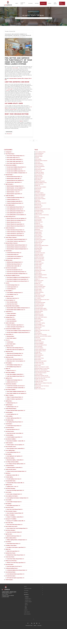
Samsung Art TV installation (11, 518)
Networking (38, 229)
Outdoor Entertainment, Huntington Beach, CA (16, 231)
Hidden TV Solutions (9, 395)
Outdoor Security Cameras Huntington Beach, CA (16, 471)
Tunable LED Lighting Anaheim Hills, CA (14, 201)
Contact (49, 3)
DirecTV (26, 604)
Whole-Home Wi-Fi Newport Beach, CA (14, 355)
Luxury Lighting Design (10, 450)
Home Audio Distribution (11, 321)
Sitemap (35, 625)
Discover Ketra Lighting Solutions (42, 245)
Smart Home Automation (10, 530)
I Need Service (55, 3)
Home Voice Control (9, 507)
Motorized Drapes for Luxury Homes (42, 368)
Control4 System (9, 423)
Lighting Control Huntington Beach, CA (14, 380)
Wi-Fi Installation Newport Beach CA (14, 366)
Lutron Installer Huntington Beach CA (14, 501)
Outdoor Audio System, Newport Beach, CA (15, 326)
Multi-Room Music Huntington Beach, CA (15, 262)
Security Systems (39, 333)
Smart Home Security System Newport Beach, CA (16, 271)
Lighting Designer (9, 404)
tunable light (38, 352)
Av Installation (38, 298)
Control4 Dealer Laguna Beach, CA (14, 258)
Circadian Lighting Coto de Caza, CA (14, 479)
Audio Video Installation (10, 372)
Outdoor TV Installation (10, 515)
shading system (38, 266)
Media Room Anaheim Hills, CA (13, 475)
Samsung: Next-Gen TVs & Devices (42, 385)
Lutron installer (15, 67)
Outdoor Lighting (9, 416)
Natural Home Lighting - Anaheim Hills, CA (15, 459)
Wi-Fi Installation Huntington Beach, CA (14, 364)
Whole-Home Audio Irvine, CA (13, 298)
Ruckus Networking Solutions (41, 274)
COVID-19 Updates (9, 579)
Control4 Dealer (9, 250)
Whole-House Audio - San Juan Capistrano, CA (16, 361)
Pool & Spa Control (39, 307)
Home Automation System (40, 286)
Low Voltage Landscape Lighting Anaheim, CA (16, 463)
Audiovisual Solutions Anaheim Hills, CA (14, 467)
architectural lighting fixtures (41, 345)
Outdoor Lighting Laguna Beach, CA (14, 418)
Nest (26, 606)
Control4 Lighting (9, 412)
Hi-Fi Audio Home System (10, 575)
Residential (10, 133)
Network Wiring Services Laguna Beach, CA (15, 224)
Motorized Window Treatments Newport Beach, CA (17, 245)
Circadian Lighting (9, 477)
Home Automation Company (11, 511)
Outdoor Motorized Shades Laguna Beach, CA (16, 410)
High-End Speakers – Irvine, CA (13, 191)
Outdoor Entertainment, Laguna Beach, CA (15, 233)
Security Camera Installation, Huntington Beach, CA (17, 172)
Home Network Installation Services (12, 275)
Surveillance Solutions (40, 304)
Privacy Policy (39, 625)
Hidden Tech (8, 549)
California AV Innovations (40, 195)
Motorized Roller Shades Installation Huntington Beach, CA (18, 307)
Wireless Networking (39, 292)
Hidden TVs (8, 368)
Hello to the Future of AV (40, 388)
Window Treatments (39, 228)
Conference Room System (40, 239)
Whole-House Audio (9, 357)
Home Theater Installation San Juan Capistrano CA (16, 393)
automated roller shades (40, 252)
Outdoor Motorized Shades (11, 408)
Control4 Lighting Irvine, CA (12, 414)
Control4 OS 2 (28, 600)
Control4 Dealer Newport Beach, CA (14, 252)
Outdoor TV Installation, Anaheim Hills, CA (15, 517)
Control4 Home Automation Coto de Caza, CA (16, 385)
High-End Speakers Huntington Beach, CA (15, 186)
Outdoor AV (38, 223)
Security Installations (39, 343)
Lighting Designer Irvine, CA (12, 406)
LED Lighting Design (9, 420)
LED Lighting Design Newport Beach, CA (15, 421)
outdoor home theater (40, 257)
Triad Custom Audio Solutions (41, 317)
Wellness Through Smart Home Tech (42, 330)
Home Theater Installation (10, 389)
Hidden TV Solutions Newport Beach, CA (15, 397)
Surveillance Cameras (40, 211)
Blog (26, 607)
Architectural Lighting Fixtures (11, 568)
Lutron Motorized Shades (10, 572)
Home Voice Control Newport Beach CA (14, 509)
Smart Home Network (10, 427)
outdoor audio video (40, 362)
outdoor (7, 90)
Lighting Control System (40, 181)
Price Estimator (62, 3)
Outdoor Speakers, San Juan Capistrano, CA (15, 444)
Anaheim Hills (38, 251)
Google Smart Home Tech (40, 378)
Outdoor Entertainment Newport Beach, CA (15, 229)
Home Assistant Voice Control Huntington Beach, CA (17, 528)
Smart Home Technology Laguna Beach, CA (15, 490)
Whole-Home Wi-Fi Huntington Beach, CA (15, 353)
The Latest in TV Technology (41, 334)
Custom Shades (38, 289)
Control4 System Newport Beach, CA (14, 425)
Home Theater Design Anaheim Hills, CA (14, 159)
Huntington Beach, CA (10, 317)
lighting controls (39, 353)
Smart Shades (8, 541)
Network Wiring (38, 232)
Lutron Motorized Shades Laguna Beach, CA (15, 574)
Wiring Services (38, 327)
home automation (39, 346)
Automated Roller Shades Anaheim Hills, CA (15, 482)
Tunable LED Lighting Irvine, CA (13, 199)
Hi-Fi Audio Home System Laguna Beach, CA (15, 577)
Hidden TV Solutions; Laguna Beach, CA (15, 399)
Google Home (38, 387)
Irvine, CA (7, 340)
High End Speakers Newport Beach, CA (14, 189)
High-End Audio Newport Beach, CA (14, 536)
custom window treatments (41, 349)
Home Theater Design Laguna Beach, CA (15, 161)
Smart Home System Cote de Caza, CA (14, 566)
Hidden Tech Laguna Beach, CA (13, 551)
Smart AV (37, 216)
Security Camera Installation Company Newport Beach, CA (18, 332)
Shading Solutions (39, 225)
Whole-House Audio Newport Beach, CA (15, 359)
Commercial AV (38, 238)
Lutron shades (8, 492)
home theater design (40, 358)
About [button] (16, 3)
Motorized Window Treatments (11, 243)
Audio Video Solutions (40, 296)
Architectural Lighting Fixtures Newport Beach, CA (17, 570)
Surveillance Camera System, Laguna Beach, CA (16, 547)
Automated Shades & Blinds (41, 308)
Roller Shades (38, 201)
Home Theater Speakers (11, 338)
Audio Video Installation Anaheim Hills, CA (15, 374)
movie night (10, 89)
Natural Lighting (39, 247)
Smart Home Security (10, 431)
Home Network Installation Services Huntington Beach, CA (18, 277)
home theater (38, 356)
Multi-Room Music (9, 260)
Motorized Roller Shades (40, 326)
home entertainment (39, 355)
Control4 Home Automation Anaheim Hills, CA (16, 387)
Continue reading (9, 131)
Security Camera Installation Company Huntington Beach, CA (18, 330)
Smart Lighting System (11, 315)
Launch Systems (39, 273)
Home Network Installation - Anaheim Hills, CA (16, 440)
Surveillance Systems (39, 192)
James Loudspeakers (40, 315)
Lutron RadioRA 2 (9, 290)
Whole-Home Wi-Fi (9, 351)
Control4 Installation (9, 435)
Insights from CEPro (39, 381)
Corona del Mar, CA (9, 334)
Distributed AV (38, 312)
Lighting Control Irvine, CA (12, 382)
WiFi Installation (38, 249)
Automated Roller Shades (10, 480)
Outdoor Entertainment (10, 228)
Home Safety (38, 328)
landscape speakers (39, 254)
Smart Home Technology (10, 488)
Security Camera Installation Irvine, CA (14, 169)
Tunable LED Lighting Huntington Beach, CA (15, 197)
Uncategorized (8, 151)
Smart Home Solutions (11, 319)
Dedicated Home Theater (10, 553)
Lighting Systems (39, 233)
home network (38, 359)
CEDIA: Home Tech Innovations (41, 380)
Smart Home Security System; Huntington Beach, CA (17, 273)
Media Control (38, 384)
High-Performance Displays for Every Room (44, 383)
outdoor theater (39, 268)
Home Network (38, 179)
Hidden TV (38, 279)
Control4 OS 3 (28, 598)
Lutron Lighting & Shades (40, 151)
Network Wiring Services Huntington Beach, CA (16, 220)
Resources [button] (43, 3)
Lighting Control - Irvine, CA (12, 486)
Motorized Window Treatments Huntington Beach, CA (17, 248)
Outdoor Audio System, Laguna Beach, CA (15, 324)
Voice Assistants (39, 282)
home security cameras (40, 260)
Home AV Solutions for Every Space (42, 299)
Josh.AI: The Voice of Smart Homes (42, 214)
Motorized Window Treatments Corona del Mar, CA (17, 247)
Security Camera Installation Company (13, 328)
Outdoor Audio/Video (40, 305)
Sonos (26, 603)
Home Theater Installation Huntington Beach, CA (16, 391)
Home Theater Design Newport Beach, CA (15, 163)
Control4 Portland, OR (11, 288)
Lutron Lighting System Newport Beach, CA (15, 207)
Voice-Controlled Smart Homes (41, 277)
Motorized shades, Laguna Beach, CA (14, 182)
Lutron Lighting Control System (12, 496)
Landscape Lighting (39, 226)
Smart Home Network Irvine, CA (13, 429)
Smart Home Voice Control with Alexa (43, 377)
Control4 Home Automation (11, 383)
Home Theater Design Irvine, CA (13, 157)
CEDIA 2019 (38, 337)
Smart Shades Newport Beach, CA (13, 543)
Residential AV (38, 301)
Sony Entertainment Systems (41, 372)
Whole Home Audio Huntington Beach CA (15, 347)
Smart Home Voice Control (12, 304)
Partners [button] (37, 3)
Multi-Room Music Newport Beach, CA (14, 264)
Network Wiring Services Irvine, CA (14, 222)
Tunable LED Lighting (10, 195)
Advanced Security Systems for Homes (43, 209)
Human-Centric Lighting (40, 323)
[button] (33, 619)
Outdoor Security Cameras (11, 469)
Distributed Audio (39, 206)
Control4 (7, 283)
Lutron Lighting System (10, 205)
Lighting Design (9, 401)
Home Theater (38, 168)
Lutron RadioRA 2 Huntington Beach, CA (15, 292)
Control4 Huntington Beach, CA (13, 285)
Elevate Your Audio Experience (41, 369)
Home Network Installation (11, 439)
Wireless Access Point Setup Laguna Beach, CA (16, 562)
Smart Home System (9, 564)
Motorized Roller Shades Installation (12, 305)
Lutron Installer (8, 499)
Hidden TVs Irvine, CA (11, 370)
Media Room (8, 473)
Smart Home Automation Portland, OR (14, 532)
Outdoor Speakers (9, 442)
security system (38, 261)
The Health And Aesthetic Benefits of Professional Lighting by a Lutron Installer (18, 34)
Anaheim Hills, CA (9, 311)
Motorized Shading (39, 311)
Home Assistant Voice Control (11, 526)
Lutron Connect (28, 601)
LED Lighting (38, 331)
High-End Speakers (9, 184)
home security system (40, 258)
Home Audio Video (9, 522)
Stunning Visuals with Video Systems (43, 371)
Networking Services (39, 184)
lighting (21, 121)
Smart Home (38, 162)
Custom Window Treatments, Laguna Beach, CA (16, 241)
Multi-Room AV (38, 207)
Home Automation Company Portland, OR (15, 513)
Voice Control (38, 365)
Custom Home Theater (10, 556)
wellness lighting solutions (41, 350)
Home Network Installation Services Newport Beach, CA (18, 281)
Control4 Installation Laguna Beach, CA (14, 437)
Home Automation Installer (12, 302)
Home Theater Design (10, 153)
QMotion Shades (39, 290)
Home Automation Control (11, 446)
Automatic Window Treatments (41, 309)
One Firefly (30, 625)
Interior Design (38, 340)
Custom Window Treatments (11, 237)
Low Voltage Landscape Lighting (12, 461)
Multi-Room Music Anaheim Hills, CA (14, 266)
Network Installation (39, 320)
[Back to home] (8, 3)
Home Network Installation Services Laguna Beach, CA (17, 279)
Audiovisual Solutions (10, 465)
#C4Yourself (38, 293)
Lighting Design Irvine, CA (12, 402)
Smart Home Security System (11, 267)
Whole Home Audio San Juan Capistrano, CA (15, 349)
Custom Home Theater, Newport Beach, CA (15, 558)
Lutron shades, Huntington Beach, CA (14, 494)
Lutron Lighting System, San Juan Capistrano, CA (16, 214)
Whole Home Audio (9, 345)
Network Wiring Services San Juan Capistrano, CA (16, 218)
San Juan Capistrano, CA (10, 300)
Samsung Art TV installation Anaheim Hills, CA (16, 520)
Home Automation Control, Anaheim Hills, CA (15, 448)
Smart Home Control (39, 197)
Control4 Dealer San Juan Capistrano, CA (15, 256)
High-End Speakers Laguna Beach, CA (14, 193)
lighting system (38, 244)
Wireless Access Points (40, 287)
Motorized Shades (9, 174)
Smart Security (38, 188)
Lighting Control (9, 378)
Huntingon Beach (39, 248)
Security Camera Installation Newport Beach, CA (16, 167)
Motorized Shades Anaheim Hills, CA (14, 178)
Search (49, 18)
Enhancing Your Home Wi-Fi (41, 203)
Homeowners (38, 189)
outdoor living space (40, 263)
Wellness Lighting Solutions (11, 537)
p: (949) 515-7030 (5, 596)
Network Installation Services (41, 182)
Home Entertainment (39, 153)
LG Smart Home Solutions (40, 339)
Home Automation (39, 154)
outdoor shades (39, 264)
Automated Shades (39, 210)
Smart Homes (38, 321)
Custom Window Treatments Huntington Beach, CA (17, 239)
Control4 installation (39, 347)
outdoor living (38, 267)
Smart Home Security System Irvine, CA (14, 269)
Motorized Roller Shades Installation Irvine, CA (16, 309)
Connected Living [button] (23, 3)
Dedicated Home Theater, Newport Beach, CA (16, 555)
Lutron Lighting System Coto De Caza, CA (15, 209)
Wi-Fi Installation (9, 363)
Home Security (38, 204)
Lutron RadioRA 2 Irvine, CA (12, 294)
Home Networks (38, 220)
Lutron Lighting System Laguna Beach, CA (15, 212)
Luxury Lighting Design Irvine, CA (13, 452)
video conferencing (39, 241)
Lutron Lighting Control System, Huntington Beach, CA (17, 498)
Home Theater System (11, 344)
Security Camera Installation (11, 165)
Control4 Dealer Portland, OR (12, 254)
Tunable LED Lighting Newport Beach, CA (15, 203)
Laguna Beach (38, 271)
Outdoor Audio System (11, 313)
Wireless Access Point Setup (11, 560)
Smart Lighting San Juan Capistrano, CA (14, 456)
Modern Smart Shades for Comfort (42, 366)
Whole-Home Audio (9, 296)
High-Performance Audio (40, 295)
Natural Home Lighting (10, 458)
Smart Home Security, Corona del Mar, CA (15, 433)
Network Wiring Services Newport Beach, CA (16, 226)
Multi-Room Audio (39, 178)
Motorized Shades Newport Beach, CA (14, 176)
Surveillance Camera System (11, 545)
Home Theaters (38, 235)
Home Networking (39, 163)
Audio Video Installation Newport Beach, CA (15, 376)
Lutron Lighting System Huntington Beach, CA (16, 210)
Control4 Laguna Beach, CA (12, 286)
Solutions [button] (30, 3)
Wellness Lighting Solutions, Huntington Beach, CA (17, 539)
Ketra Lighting (8, 503)
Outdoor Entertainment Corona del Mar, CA (15, 235)
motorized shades (13, 109)
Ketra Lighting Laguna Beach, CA (13, 505)
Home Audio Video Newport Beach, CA (14, 524)
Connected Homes (39, 230)
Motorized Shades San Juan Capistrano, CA (15, 180)
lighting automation (39, 255)
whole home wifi (39, 242)
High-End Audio (9, 534)
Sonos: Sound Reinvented (40, 194)
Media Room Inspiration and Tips (42, 375)
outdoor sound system (40, 364)
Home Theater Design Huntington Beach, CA (15, 155)
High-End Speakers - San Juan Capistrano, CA (16, 188)
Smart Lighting (8, 454)
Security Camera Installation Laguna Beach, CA (16, 170)
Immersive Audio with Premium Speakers (43, 336)
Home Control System (40, 342)
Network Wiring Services (10, 216)
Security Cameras (39, 175)
